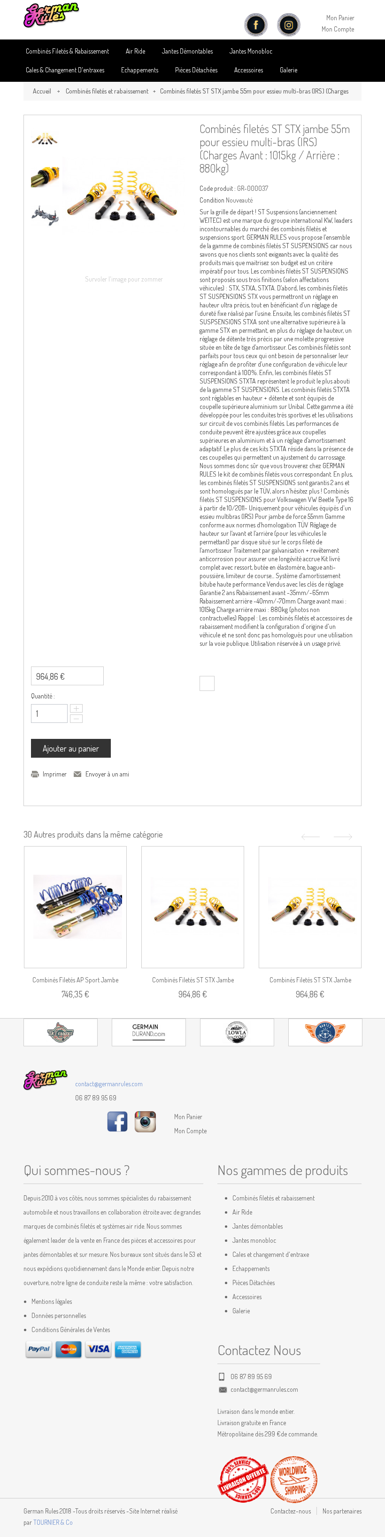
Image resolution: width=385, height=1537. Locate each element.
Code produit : (218, 188)
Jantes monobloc (254, 1240)
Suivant (344, 837)
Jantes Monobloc (251, 51)
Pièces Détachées (253, 1282)
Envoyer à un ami (107, 774)
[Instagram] (145, 1120)
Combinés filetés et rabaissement (107, 91)
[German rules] (51, 15)
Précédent (309, 837)
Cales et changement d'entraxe (270, 1254)
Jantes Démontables (187, 51)
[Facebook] (117, 1120)
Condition (212, 200)
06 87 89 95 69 (95, 1098)
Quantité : (43, 696)
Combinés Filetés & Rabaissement (67, 51)
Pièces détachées (196, 70)
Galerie (288, 70)
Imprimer (55, 774)
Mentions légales (51, 1301)
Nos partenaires (342, 1511)
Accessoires (248, 70)
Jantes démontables (257, 1226)
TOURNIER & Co (53, 1522)
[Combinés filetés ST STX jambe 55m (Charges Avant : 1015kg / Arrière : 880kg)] (310, 907)
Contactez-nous (290, 1511)
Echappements (139, 70)
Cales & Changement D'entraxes (65, 70)
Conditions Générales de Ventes (70, 1329)
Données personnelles (58, 1315)
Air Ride (135, 51)
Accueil (42, 91)
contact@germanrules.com (109, 1084)
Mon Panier (340, 18)
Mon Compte (338, 29)
